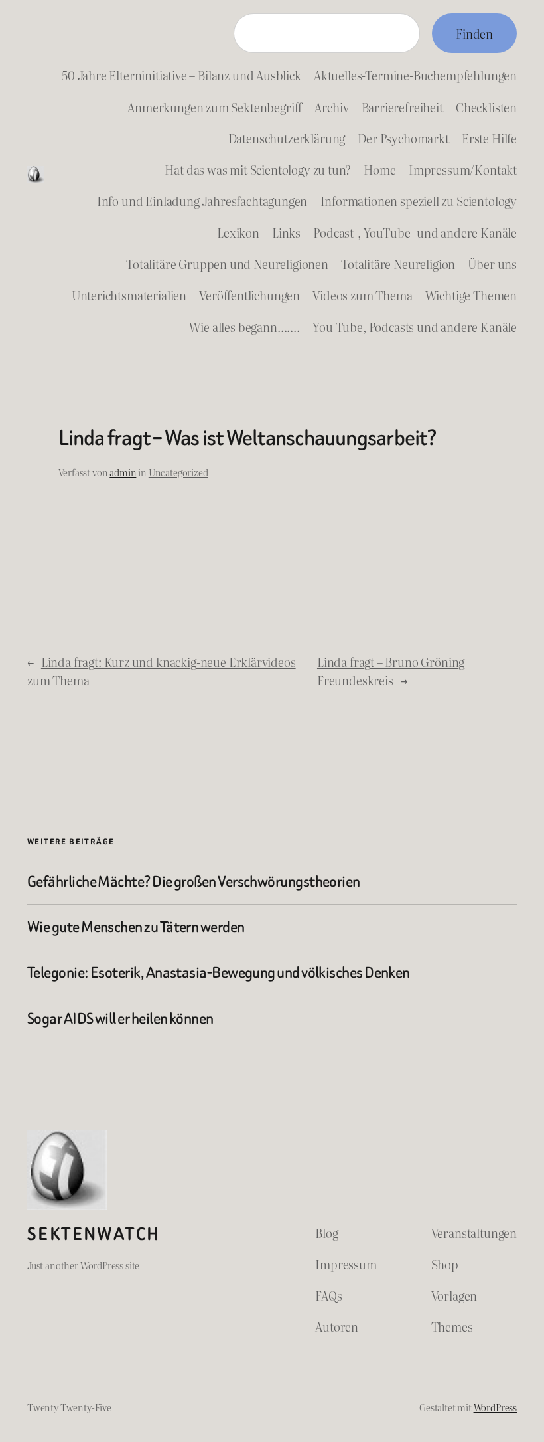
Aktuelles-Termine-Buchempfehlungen (415, 75)
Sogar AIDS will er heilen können (120, 1019)
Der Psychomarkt (403, 138)
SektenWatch (93, 1234)
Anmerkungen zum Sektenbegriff (214, 107)
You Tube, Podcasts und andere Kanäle (414, 326)
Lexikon (238, 232)
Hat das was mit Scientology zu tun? (258, 169)
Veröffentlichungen (249, 295)
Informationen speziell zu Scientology (418, 200)
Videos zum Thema (362, 295)
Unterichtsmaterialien (129, 295)
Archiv (331, 107)
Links (286, 232)
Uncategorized (178, 472)
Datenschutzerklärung (287, 138)
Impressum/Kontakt (463, 169)
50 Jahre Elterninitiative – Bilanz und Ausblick (181, 75)
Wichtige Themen (471, 295)
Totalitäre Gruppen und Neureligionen (227, 263)
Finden (474, 33)
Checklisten (486, 107)
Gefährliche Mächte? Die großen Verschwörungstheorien (193, 882)
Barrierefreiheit (402, 107)
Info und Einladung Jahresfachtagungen (202, 200)
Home (379, 169)
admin (122, 472)
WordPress (495, 1407)
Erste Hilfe (489, 138)
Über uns (492, 263)
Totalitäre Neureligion (398, 263)
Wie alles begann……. (244, 326)
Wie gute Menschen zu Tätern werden (136, 927)
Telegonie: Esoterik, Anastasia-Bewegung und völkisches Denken (218, 973)
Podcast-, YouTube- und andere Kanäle (415, 232)
